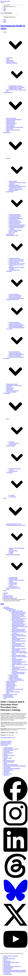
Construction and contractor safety (14, 385)
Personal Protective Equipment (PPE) (14, 127)
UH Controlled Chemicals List (16, 218)
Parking (5, 763)
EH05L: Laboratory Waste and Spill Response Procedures (19, 624)
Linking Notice (6, 963)
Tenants (11, 553)
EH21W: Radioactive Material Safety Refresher (19, 649)
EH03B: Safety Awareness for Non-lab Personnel (19, 616)
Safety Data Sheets (10, 122)
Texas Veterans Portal (8, 769)
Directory (5, 754)
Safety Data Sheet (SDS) (14, 221)
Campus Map (6, 751)
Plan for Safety (9, 128)
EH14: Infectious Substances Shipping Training (18, 639)
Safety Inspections (10, 124)
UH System (6, 772)
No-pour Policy (12, 444)
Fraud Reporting (7, 961)
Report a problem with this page (10, 956)
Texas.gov (5, 957)
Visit (4, 7)
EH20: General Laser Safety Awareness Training (18, 644)
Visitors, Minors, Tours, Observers (17, 263)
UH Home (5, 593)
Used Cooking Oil (13, 471)
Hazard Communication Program (13, 119)
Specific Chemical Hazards (15, 230)
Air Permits (11, 495)
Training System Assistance (15, 678)
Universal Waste (13, 584)
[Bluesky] (15, 902)
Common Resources (8, 595)
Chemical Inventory (10, 120)
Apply (4, 9)
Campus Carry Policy (8, 750)
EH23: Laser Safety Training (18, 655)
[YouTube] (15, 951)
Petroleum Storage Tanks (15, 468)
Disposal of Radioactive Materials (16, 327)
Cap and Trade (12, 496)
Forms (7, 131)
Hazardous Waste (13, 582)
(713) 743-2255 (4, 745)
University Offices (7, 773)
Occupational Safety (8, 695)
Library (5, 759)
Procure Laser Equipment (15, 296)
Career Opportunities (8, 752)
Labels (7, 589)
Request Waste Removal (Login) (13, 523)
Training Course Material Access (16, 680)
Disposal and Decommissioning (16, 298)
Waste (4, 698)
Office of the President (8, 762)
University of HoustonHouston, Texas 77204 (6, 743)
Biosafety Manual (13, 181)
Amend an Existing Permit (15, 295)
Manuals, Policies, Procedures (13, 129)
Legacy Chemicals (13, 231)
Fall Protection (9, 389)
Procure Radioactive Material (15, 326)
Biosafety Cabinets (13, 190)
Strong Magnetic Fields (14, 270)
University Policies (7, 974)
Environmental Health (8, 697)
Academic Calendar (7, 747)
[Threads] (15, 877)
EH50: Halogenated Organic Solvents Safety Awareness (18, 673)
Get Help (5, 756)
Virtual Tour (6, 775)
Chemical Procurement (14, 217)
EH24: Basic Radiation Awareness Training (17, 660)
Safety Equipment (10, 126)
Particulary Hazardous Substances (17, 226)
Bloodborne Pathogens (11, 123)
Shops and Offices (13, 550)
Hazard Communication (11, 681)
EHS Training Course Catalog (10, 598)
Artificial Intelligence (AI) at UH (10, 749)
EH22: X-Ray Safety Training (19, 651)
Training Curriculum (13, 676)
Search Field (6, 5)
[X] (15, 926)
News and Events (10, 61)
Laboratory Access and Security (16, 259)
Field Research (9, 234)
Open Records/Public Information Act (12, 768)
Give (4, 10)
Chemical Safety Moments (15, 215)
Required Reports (7, 969)
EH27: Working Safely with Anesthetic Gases (18, 667)
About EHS (6, 607)
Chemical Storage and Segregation (17, 225)
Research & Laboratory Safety (10, 694)
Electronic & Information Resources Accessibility (14, 970)
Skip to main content (5, 1)
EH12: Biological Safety (17, 634)
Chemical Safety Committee (15, 85)
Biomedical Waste (13, 578)
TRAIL (5, 959)
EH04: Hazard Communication (19, 618)
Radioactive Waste (13, 577)
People (7, 59)
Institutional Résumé (8, 967)
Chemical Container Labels (15, 222)
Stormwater (11, 441)
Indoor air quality (10, 388)
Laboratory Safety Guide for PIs (16, 260)
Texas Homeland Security (9, 958)
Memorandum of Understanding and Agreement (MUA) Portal (17, 187)
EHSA (5, 590)
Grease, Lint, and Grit (14, 443)
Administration (9, 60)
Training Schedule (13, 674)
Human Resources (7, 758)
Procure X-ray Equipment (15, 355)
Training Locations (13, 677)
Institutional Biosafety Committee (16, 87)
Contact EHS (9, 57)
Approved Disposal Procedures (13, 588)
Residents (11, 552)
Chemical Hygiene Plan (14, 214)
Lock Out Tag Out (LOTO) (12, 390)
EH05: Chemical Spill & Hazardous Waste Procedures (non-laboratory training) (18, 621)
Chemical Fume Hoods (14, 223)
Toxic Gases (12, 232)
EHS (4, 594)
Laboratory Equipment (14, 258)
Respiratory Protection (11, 391)
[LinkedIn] (15, 853)
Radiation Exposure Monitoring (16, 325)
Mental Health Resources (9, 760)
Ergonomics (9, 386)
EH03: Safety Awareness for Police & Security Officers (18, 614)
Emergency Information (8, 755)
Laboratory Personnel (14, 262)
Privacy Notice (6, 965)
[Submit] (15, 17)
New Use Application (14, 294)
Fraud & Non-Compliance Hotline (11, 962)
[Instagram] (15, 825)
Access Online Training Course (8, 737)
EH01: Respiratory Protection (18, 612)
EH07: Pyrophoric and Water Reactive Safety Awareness (18, 630)
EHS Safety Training (11, 118)
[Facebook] (15, 800)
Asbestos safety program (11, 384)
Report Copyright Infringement (10, 764)
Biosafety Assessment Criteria (16, 189)
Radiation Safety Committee (15, 88)
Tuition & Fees (6, 771)
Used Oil (11, 470)
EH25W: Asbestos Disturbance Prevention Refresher (19, 662)
